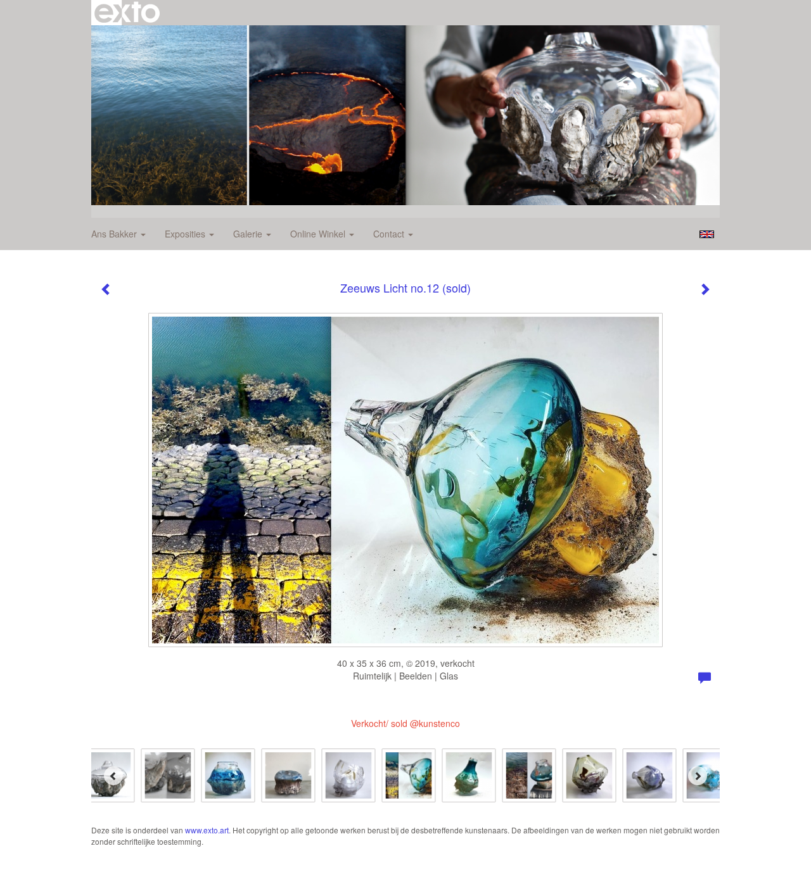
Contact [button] (390, 233)
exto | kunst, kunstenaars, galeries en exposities (127, 12)
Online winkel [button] (319, 233)
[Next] (697, 775)
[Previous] (113, 775)
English (706, 234)
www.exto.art (207, 830)
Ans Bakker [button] (115, 233)
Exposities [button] (186, 233)
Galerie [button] (249, 233)
